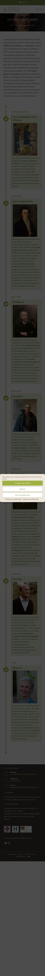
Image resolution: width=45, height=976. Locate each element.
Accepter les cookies (22, 483)
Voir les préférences (22, 495)
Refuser (22, 489)
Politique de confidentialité (13, 499)
